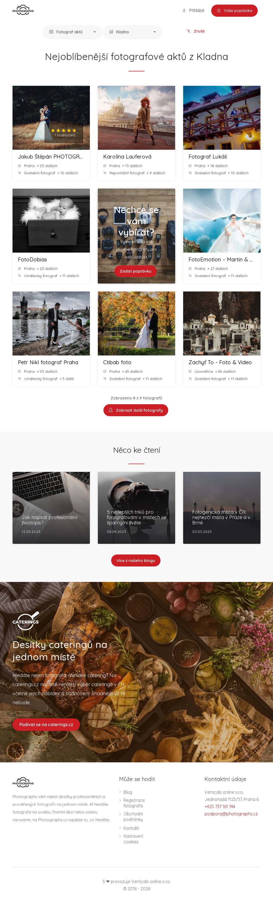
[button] (72, 32)
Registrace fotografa (134, 802)
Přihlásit (196, 10)
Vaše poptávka (237, 10)
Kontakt (131, 828)
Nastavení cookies (133, 838)
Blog (127, 792)
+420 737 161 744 (219, 806)
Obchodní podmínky (133, 816)
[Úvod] (23, 9)
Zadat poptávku (135, 271)
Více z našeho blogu (136, 560)
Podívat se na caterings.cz (46, 724)
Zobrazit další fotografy (138, 410)
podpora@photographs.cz (231, 813)
